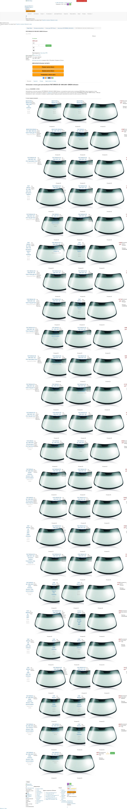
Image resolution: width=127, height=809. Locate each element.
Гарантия (66, 13)
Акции (79, 13)
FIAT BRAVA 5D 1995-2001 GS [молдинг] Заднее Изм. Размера (28, 248)
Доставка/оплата (38, 798)
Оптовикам (36, 13)
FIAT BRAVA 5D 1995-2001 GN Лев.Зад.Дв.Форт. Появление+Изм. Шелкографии (82, 387)
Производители (39, 800)
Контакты (90, 13)
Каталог (29, 13)
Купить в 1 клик (3, 808)
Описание (29, 81)
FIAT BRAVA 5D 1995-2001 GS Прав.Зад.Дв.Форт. (31, 300)
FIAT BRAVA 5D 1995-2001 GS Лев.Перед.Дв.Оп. (57, 159)
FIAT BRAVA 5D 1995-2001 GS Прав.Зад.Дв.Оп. (30, 329)
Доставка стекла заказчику (63, 794)
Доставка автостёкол (36, 60)
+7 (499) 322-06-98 (59, 2)
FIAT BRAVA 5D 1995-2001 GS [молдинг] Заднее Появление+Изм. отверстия (56, 247)
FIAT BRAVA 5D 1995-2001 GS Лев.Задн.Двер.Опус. (32, 159)
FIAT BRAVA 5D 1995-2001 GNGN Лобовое (79, 701)
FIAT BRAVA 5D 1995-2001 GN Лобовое (28, 643)
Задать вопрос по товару (50, 81)
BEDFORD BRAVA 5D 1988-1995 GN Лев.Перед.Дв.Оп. (57, 130)
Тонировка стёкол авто (48, 74)
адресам (50, 92)
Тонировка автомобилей (64, 801)
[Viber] (51, 78)
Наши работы (73, 13)
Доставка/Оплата (58, 13)
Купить (112, 753)
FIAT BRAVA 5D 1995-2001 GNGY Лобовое (79, 729)
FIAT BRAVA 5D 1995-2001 (79, 586)
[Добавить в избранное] (33, 50)
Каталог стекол (39, 788)
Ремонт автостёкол (48, 67)
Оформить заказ (53, 20)
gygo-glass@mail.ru (29, 6)
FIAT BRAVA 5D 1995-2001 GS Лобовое (79, 643)
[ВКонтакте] (43, 78)
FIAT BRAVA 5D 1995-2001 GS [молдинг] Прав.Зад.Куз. (55, 386)
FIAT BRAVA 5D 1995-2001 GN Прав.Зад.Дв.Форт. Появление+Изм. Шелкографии (57, 359)
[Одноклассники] (45, 78)
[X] (49, 78)
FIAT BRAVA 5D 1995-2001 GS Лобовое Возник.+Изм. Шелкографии (80, 132)
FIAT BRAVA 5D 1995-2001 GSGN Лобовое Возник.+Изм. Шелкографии (30, 473)
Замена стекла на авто (63, 798)
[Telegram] (47, 78)
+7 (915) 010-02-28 (68, 2)
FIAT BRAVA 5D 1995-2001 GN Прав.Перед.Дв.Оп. (82, 555)
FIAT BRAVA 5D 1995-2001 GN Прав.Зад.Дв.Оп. (81, 527)
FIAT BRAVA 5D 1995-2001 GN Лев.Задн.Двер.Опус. (57, 669)
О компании (49, 13)
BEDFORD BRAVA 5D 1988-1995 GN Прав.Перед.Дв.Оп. (31, 130)
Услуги (42, 13)
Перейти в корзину (46, 20)
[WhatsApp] (53, 78)
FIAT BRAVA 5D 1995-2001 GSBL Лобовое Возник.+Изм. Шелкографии (55, 332)
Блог (37, 803)
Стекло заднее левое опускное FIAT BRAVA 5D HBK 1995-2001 (79, 617)
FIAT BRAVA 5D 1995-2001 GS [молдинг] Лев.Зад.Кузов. (30, 443)
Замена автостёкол (48, 71)
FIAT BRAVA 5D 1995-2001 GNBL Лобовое (28, 531)
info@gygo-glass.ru (29, 7)
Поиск (28, 9)
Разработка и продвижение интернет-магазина (71, 802)
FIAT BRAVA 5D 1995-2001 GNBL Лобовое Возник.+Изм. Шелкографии (55, 218)
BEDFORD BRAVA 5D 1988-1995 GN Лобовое (29, 104)
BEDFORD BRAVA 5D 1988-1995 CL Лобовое (54, 104)
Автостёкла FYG (43, 53)
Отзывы (84, 13)
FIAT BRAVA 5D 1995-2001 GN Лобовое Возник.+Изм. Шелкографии (55, 727)
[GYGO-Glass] (29, 0)
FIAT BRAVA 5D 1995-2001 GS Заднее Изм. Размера (54, 588)
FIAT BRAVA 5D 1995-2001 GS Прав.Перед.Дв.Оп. (31, 272)
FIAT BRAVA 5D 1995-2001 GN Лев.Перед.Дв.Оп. (57, 527)
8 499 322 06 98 (30, 788)
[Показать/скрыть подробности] (26, 16)
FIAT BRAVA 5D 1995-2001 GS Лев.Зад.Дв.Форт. (31, 215)
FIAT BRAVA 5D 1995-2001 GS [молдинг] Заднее (28, 190)
